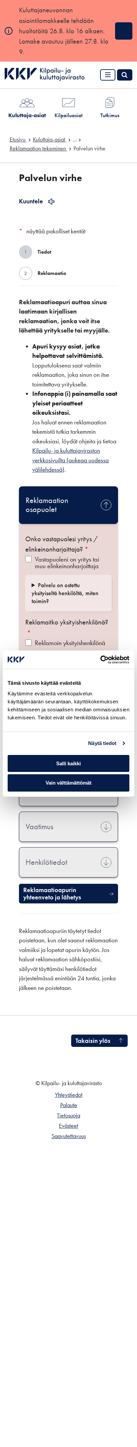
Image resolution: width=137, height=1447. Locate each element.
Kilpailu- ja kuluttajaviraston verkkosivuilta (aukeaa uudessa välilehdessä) (70, 460)
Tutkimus (109, 115)
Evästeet (68, 1125)
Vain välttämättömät (68, 783)
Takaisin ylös (92, 1041)
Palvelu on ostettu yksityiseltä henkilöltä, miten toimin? (65, 593)
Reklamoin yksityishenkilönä (70, 643)
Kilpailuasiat (68, 115)
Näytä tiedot (102, 743)
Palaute (68, 1105)
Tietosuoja (68, 1115)
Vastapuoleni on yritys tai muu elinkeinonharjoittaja (67, 562)
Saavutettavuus (69, 1136)
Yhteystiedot (68, 1094)
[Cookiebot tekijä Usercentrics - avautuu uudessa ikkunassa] (100, 659)
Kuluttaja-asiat (27, 115)
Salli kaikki (68, 763)
